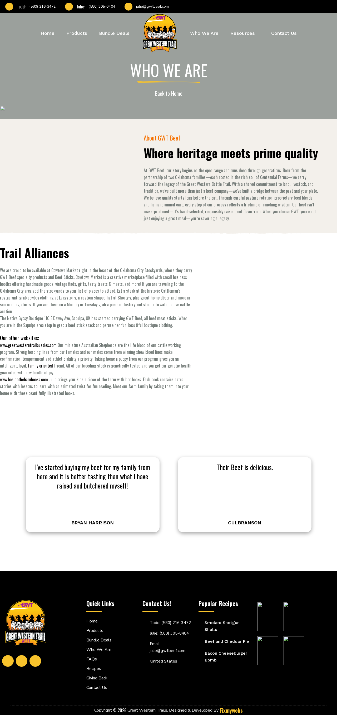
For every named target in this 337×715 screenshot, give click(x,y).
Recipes (93, 668)
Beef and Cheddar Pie (227, 641)
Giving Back (96, 678)
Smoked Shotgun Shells (222, 626)
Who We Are (204, 33)
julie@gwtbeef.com (152, 6)
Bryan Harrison (92, 522)
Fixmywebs (231, 710)
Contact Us (284, 33)
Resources (242, 33)
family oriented (41, 366)
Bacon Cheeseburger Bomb (226, 657)
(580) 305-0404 (101, 6)
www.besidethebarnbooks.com (24, 379)
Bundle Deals (114, 33)
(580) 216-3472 (42, 6)
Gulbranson (244, 522)
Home (47, 33)
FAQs (91, 659)
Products (76, 33)
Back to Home (168, 93)
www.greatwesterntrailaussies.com (29, 345)
